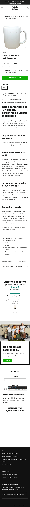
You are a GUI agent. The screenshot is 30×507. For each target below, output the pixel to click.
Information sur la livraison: (14, 262)
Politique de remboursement (10, 456)
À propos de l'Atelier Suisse (10, 478)
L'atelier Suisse (15, 8)
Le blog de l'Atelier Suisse (9, 474)
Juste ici (7, 360)
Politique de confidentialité (10, 453)
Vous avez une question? (12, 266)
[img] (15, 287)
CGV (3, 450)
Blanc (4, 88)
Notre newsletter (10, 484)
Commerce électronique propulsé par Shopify (15, 505)
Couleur (5, 84)
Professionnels (6, 471)
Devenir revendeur (7, 465)
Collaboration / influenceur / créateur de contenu (14, 461)
